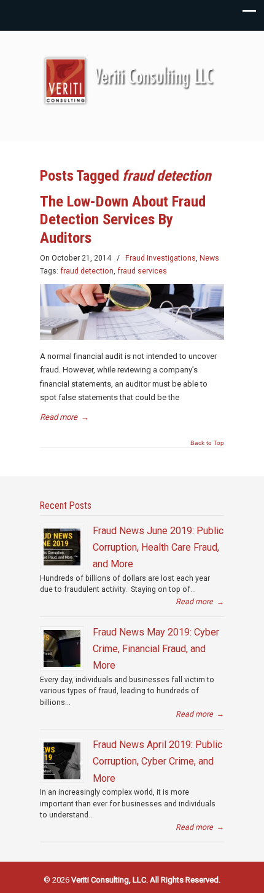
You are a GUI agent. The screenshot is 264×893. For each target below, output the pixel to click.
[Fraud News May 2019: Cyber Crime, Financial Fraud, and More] (62, 648)
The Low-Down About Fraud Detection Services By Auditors (123, 219)
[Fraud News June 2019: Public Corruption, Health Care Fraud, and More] (62, 547)
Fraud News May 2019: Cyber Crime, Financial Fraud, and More (156, 649)
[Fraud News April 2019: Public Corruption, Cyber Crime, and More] (62, 760)
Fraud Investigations (160, 258)
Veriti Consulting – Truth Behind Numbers (132, 80)
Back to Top (207, 443)
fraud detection (87, 271)
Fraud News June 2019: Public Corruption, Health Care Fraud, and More (158, 547)
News (209, 258)
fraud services (142, 271)
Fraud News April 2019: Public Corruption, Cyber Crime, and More (157, 761)
